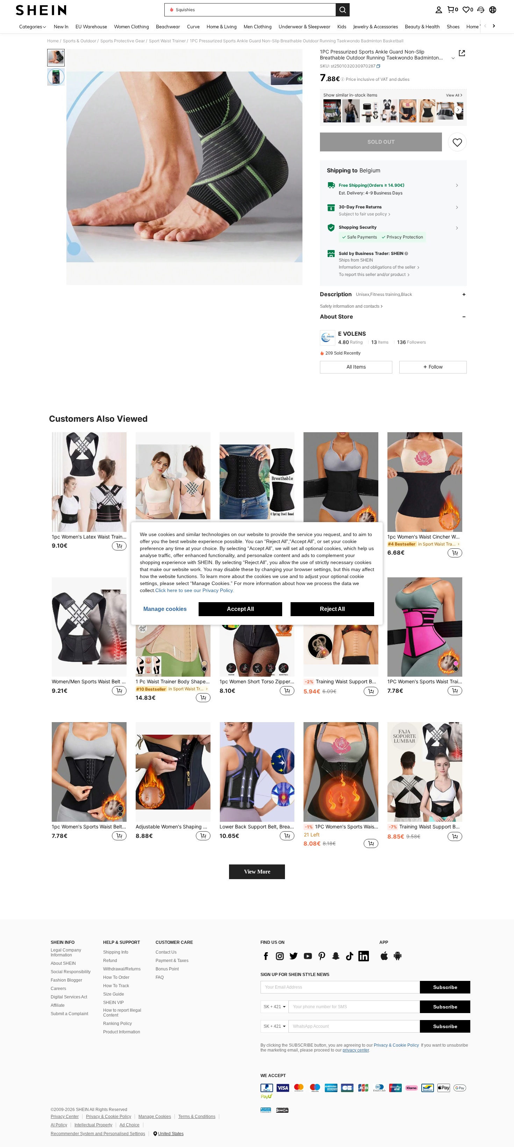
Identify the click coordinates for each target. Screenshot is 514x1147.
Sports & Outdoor (79, 40)
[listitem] (332, 111)
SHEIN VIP (113, 1002)
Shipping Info (115, 952)
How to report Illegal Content (122, 1013)
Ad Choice (130, 1125)
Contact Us (166, 952)
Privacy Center (65, 1116)
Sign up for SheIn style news (294, 974)
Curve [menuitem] (193, 26)
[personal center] (439, 10)
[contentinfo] (365, 1092)
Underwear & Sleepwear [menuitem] (304, 26)
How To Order (116, 977)
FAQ (160, 977)
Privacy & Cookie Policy (396, 1045)
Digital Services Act (69, 997)
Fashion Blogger (66, 980)
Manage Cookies (154, 1116)
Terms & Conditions (196, 1116)
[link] (452, 9)
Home (53, 40)
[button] (481, 10)
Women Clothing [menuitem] (131, 26)
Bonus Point (167, 969)
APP (383, 942)
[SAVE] (457, 142)
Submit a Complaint (69, 1013)
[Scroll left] (485, 26)
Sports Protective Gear (122, 40)
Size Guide (113, 994)
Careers (58, 988)
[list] (316, 956)
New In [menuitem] (61, 26)
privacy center (356, 1050)
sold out (381, 141)
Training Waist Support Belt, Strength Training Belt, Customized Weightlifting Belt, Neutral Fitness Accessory (341, 681)
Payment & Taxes (172, 960)
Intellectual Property (93, 1125)
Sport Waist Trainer (167, 40)
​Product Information (121, 1032)
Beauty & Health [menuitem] (422, 26)
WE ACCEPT (273, 1076)
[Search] (343, 9)
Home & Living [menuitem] (222, 26)
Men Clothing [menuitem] (258, 26)
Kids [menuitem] (341, 26)
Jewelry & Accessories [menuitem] (375, 26)
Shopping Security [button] (358, 227)
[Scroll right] (493, 26)
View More (257, 872)
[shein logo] (41, 10)
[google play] (397, 959)
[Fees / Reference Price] (342, 79)
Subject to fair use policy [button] (363, 213)
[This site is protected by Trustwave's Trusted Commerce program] (265, 1109)
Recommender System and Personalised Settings (98, 1133)
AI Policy (59, 1125)
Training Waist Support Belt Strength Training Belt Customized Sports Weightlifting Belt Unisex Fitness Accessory (425, 826)
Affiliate (58, 1005)
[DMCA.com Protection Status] (282, 1109)
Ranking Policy (117, 1023)
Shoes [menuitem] (453, 26)
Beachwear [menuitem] (168, 26)
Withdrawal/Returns (122, 969)
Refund (110, 960)
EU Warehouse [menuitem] (91, 26)
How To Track (116, 985)
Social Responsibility (71, 971)
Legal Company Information (66, 952)
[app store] (384, 959)
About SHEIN (63, 963)
